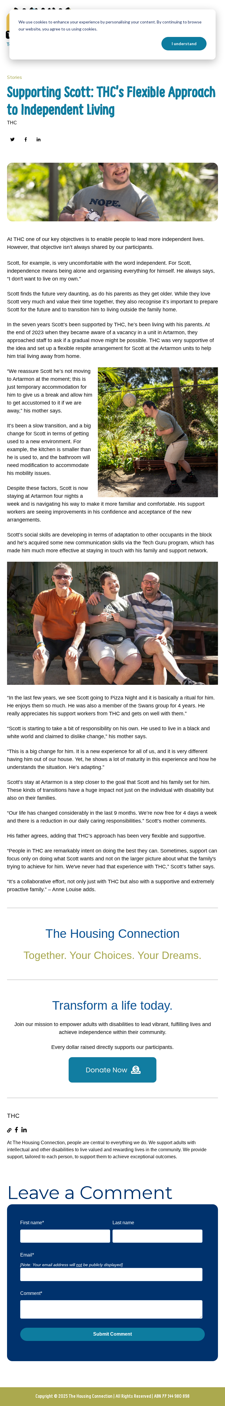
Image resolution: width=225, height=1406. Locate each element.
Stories (14, 77)
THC (12, 122)
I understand (184, 43)
